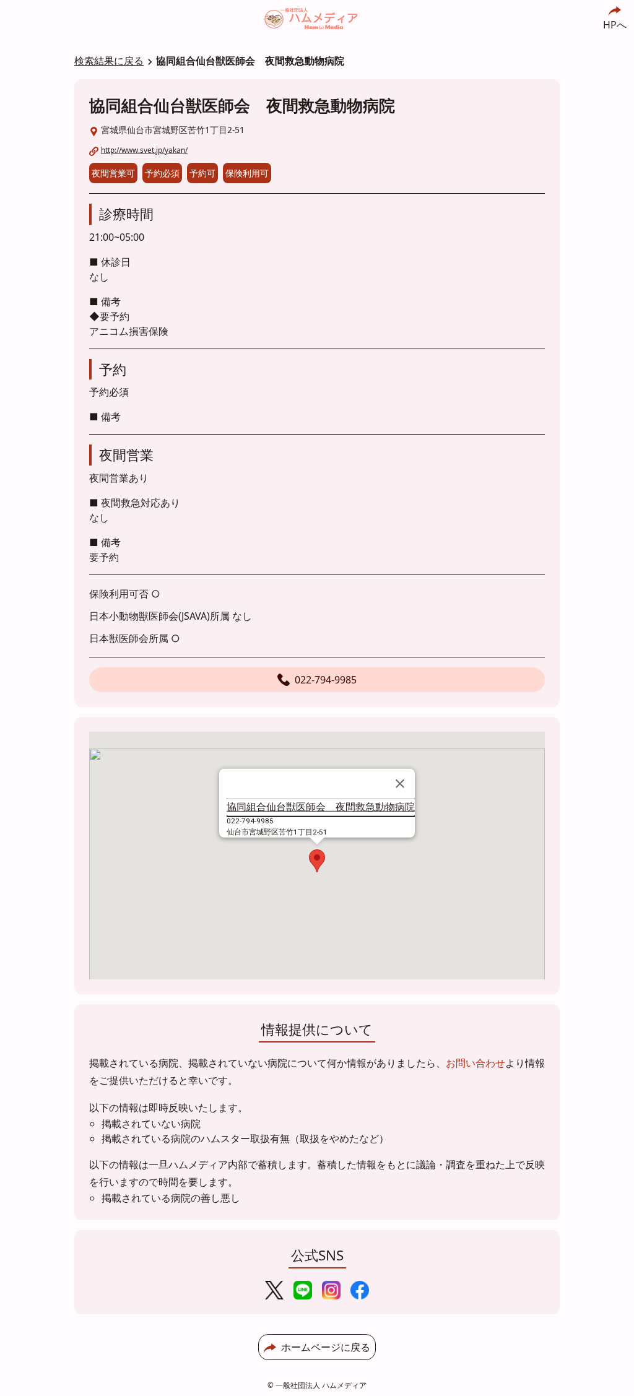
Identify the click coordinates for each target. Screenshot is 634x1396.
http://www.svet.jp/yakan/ (144, 150)
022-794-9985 (326, 680)
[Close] (400, 784)
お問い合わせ (475, 1063)
